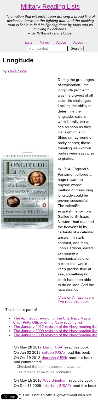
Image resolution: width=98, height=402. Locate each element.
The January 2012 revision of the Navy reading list (55, 326)
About (61, 42)
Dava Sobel (17, 71)
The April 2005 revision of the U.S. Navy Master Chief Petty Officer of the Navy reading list (52, 320)
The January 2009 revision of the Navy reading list (55, 331)
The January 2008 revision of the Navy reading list (55, 335)
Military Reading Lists (50, 6)
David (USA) (53, 347)
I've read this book (73, 301)
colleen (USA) (53, 352)
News (44, 42)
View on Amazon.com (76, 297)
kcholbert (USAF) (57, 385)
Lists (28, 42)
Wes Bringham (55, 380)
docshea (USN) (54, 358)
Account (80, 42)
